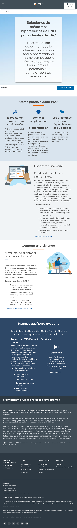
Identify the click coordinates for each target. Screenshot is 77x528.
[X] (9, 523)
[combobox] (38, 11)
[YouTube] (26, 523)
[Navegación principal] (3, 4)
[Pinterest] (17, 523)
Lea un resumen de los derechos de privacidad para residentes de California (26, 410)
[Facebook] (4, 523)
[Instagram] (22, 523)
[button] (39, 87)
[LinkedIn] (13, 523)
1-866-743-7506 (55, 372)
